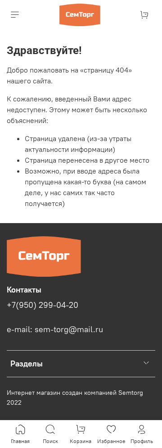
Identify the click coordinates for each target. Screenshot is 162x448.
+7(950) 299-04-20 (42, 305)
